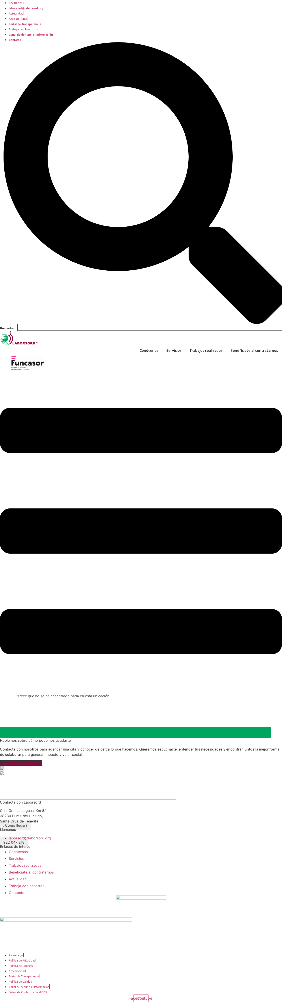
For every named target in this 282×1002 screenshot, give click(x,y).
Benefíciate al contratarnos (254, 350)
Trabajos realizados (206, 350)
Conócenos (148, 350)
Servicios (174, 350)
